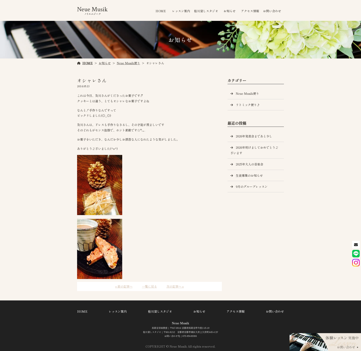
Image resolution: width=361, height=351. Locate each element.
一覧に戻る (149, 286)
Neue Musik (180, 323)
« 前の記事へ (124, 286)
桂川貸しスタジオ (206, 11)
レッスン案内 (181, 11)
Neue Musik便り (128, 63)
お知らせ (230, 11)
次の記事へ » (175, 286)
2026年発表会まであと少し (254, 136)
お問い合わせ (272, 11)
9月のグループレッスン (252, 186)
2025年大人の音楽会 (249, 164)
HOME (160, 11)
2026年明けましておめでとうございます (254, 150)
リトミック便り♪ (248, 104)
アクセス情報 (250, 11)
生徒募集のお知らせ (249, 175)
